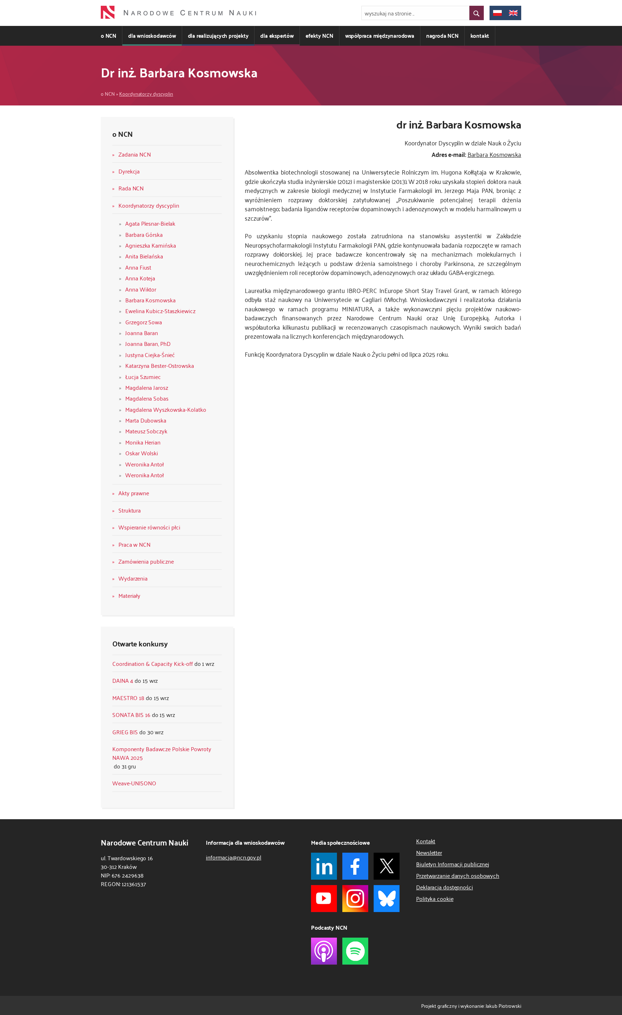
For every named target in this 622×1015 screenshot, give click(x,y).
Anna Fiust (138, 267)
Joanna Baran (141, 333)
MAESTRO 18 (128, 698)
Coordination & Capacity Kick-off (152, 663)
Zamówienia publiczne (146, 561)
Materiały (129, 595)
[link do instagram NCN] (355, 898)
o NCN (108, 35)
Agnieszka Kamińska (150, 245)
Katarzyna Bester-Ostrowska (159, 365)
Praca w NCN (134, 544)
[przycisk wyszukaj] (476, 13)
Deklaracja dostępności (444, 887)
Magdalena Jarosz (146, 387)
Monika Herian (143, 442)
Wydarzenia (133, 578)
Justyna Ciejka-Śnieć (150, 354)
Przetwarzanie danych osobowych (457, 875)
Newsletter (429, 852)
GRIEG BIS (125, 732)
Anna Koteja (140, 278)
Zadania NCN (134, 154)
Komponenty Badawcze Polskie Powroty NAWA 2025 (161, 753)
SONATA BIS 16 (131, 714)
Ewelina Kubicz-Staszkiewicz (160, 311)
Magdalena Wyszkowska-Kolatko (165, 409)
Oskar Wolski (141, 453)
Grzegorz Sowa (143, 322)
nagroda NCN (442, 35)
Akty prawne (133, 493)
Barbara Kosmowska (150, 300)
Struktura (129, 510)
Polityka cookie (435, 898)
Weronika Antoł (144, 464)
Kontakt (425, 841)
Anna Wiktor (140, 289)
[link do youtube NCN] (324, 898)
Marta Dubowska (145, 420)
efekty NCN (319, 35)
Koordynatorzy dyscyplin (146, 93)
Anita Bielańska (144, 256)
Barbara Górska (144, 234)
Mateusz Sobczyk (146, 431)
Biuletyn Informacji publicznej (452, 864)
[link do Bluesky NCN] (387, 898)
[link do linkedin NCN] (324, 866)
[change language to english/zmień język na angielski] (513, 13)
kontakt (480, 35)
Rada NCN (131, 188)
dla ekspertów (276, 35)
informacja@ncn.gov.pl (233, 857)
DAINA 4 (122, 680)
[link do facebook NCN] (355, 866)
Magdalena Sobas (146, 398)
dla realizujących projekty (218, 35)
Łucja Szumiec (143, 376)
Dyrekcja (129, 171)
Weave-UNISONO (134, 783)
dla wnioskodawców (152, 35)
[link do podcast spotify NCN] (355, 951)
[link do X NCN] (387, 866)
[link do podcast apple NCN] (324, 951)
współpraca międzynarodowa (379, 35)
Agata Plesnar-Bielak (150, 223)
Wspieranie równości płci (149, 527)
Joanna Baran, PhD (147, 343)
